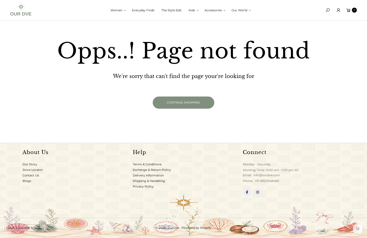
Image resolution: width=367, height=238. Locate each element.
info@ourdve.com (266, 175)
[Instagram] (257, 192)
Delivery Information (148, 175)
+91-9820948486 (266, 181)
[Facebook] (247, 192)
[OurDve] (20, 9)
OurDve (174, 228)
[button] (119, 10)
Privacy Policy (143, 186)
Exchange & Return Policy (152, 170)
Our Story (30, 164)
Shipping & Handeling (149, 181)
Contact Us (31, 175)
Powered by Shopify (196, 228)
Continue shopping (183, 102)
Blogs (27, 181)
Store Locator (33, 170)
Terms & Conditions (147, 164)
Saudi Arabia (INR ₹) (20, 227)
